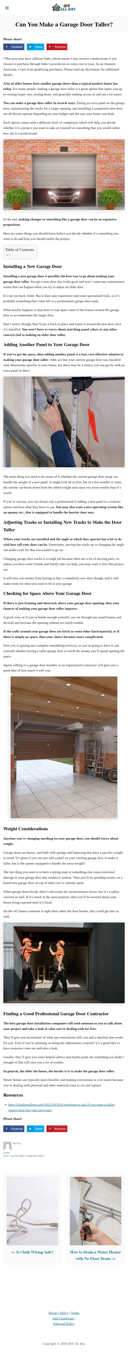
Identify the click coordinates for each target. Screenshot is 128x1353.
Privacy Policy (58, 1313)
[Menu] (7, 8)
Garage (6, 1152)
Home (6, 1156)
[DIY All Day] (64, 7)
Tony (18, 1143)
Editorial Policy (64, 1323)
